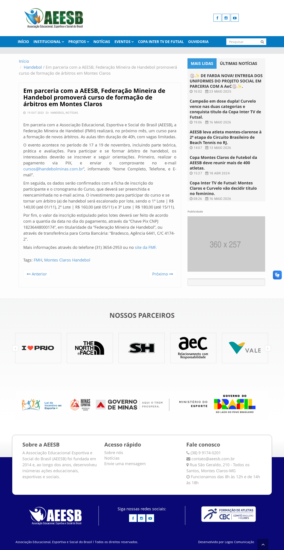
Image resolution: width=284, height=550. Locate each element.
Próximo (160, 274)
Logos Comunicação (239, 542)
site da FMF (145, 247)
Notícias (101, 41)
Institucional (47, 41)
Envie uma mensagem (125, 463)
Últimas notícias (238, 63)
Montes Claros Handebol (67, 260)
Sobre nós (113, 452)
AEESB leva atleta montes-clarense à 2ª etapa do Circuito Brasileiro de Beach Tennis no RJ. (226, 137)
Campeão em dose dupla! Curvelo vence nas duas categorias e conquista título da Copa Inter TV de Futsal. (225, 109)
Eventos (122, 41)
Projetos (77, 41)
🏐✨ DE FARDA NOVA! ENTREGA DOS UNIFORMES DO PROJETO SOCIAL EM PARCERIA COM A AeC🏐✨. (226, 81)
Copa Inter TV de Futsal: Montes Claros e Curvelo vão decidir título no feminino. (223, 188)
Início (23, 41)
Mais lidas (202, 63)
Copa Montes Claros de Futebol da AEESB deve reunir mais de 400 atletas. (223, 163)
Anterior (39, 274)
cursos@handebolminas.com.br (53, 169)
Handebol (33, 67)
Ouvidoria (198, 41)
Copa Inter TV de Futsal (161, 41)
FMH (38, 260)
